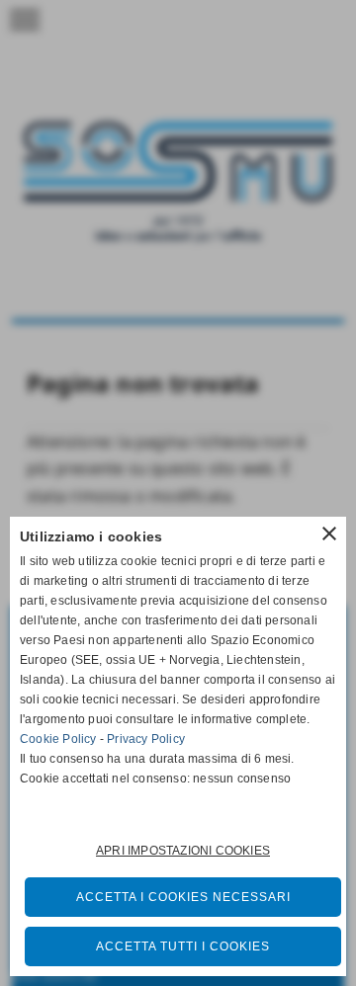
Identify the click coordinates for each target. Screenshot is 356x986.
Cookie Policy (58, 739)
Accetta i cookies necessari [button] (183, 897)
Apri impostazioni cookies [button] (183, 851)
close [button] (329, 533)
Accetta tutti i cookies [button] (183, 946)
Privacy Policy (146, 739)
